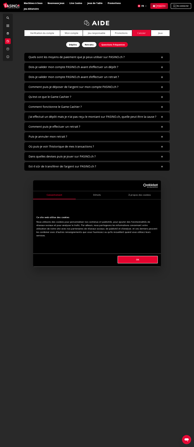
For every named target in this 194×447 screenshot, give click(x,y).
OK (137, 259)
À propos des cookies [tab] (139, 195)
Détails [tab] (97, 195)
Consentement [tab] (54, 195)
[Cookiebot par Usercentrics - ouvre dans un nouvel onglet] (145, 186)
